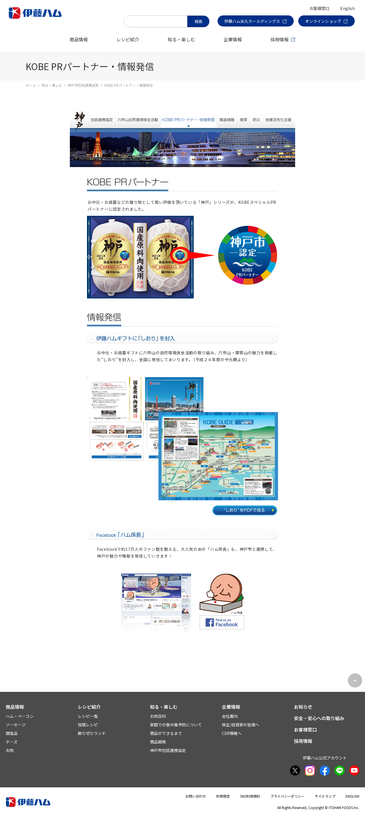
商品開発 (158, 742)
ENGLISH (352, 796)
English (347, 8)
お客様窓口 (319, 8)
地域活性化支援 (279, 119)
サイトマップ (325, 796)
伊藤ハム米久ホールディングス (252, 21)
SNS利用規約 (250, 796)
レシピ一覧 (88, 716)
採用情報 (279, 39)
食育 (243, 119)
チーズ (11, 742)
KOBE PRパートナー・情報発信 (188, 119)
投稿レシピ (88, 724)
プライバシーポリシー (287, 796)
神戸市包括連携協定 (83, 85)
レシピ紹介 (127, 39)
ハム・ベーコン (20, 716)
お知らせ (303, 706)
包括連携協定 (101, 119)
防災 (256, 119)
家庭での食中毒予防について (176, 724)
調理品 (12, 733)
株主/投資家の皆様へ (240, 724)
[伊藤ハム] (36, 18)
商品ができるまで (166, 733)
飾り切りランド (92, 733)
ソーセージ (16, 724)
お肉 (10, 750)
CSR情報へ (232, 733)
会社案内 (230, 716)
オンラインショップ (323, 21)
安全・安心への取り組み (319, 718)
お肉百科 (158, 716)
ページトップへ (355, 680)
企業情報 (233, 39)
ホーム (31, 85)
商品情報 (79, 39)
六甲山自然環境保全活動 (137, 119)
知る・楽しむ (181, 39)
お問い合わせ (195, 796)
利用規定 (223, 796)
